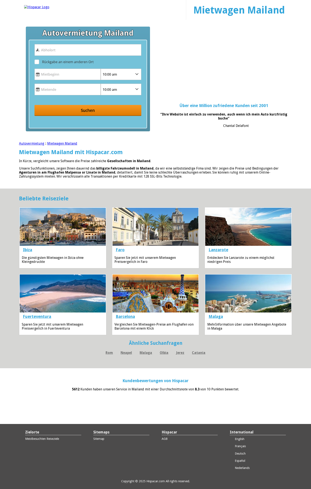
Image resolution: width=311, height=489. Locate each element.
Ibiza (27, 249)
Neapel (126, 353)
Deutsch (240, 453)
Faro (120, 249)
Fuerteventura (37, 316)
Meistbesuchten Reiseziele (42, 438)
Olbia (164, 353)
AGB (165, 438)
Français (240, 446)
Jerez (180, 353)
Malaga (216, 316)
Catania (198, 353)
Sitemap (98, 438)
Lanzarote (218, 249)
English (239, 439)
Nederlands (242, 468)
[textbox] (87, 50)
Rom (109, 353)
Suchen (88, 110)
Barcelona (125, 316)
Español (239, 460)
